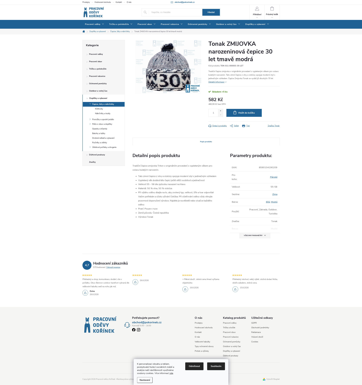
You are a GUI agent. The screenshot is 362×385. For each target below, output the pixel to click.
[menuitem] (94, 24)
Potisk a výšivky (202, 351)
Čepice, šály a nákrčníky (103, 104)
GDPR (254, 323)
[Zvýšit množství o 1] (220, 111)
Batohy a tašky (98, 133)
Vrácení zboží (257, 337)
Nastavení (145, 380)
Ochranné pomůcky (98, 83)
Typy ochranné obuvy (204, 346)
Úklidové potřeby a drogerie (104, 147)
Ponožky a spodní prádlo (103, 119)
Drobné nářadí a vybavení (103, 138)
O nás (129, 2)
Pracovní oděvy (96, 54)
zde (171, 373)
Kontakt (119, 2)
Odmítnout (194, 366)
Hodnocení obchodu (103, 2)
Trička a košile (229, 327)
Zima (274, 194)
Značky (92, 162)
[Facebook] (133, 330)
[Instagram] (138, 330)
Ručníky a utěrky (99, 142)
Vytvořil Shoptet (273, 379)
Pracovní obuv (95, 61)
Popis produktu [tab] (206, 142)
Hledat (211, 12)
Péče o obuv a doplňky (102, 124)
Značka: (274, 126)
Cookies (254, 341)
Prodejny (86, 2)
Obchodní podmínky (260, 327)
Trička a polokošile (97, 69)
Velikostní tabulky (202, 341)
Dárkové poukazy (97, 154)
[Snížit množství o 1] (220, 115)
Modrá (274, 202)
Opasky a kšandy (99, 128)
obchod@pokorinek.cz (146, 322)
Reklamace (256, 332)
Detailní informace (216, 82)
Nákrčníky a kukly (102, 113)
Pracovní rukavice (97, 76)
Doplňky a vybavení (98, 98)
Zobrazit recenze (113, 267)
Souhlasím (216, 366)
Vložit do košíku (246, 112)
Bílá (268, 202)
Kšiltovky (99, 108)
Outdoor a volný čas (98, 91)
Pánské (273, 177)
